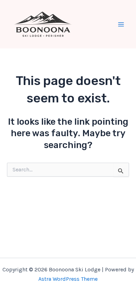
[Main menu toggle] (121, 24)
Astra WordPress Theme (68, 279)
